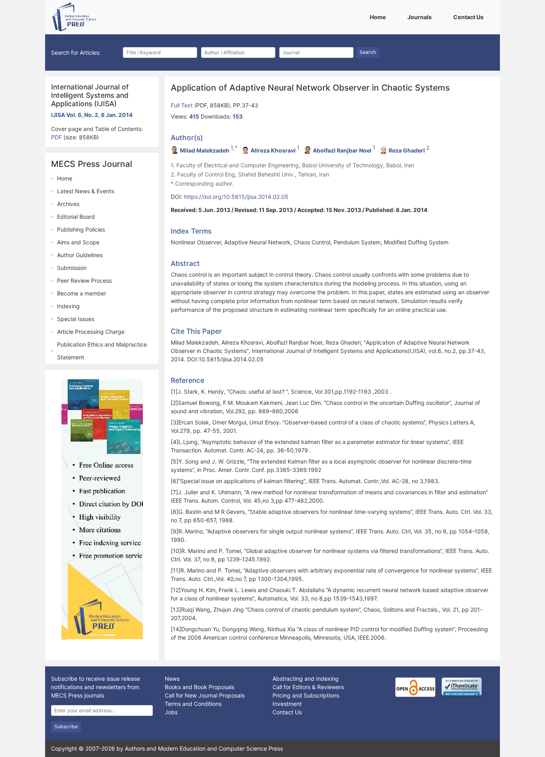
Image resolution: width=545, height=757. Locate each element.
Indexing (68, 306)
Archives (68, 203)
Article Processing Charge (90, 331)
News (172, 678)
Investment (287, 703)
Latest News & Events (85, 191)
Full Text (182, 105)
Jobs (171, 712)
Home (379, 16)
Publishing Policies (81, 229)
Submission (72, 267)
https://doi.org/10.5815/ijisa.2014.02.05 (236, 196)
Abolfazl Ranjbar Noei (342, 150)
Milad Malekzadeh (204, 150)
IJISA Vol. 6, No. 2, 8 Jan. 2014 (91, 114)
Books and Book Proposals (199, 687)
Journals (420, 16)
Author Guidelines (80, 255)
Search (367, 52)
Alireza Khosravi (273, 150)
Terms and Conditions (193, 703)
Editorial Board (76, 216)
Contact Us (469, 16)
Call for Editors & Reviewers (308, 687)
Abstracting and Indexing (305, 678)
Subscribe (66, 726)
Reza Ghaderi (407, 150)
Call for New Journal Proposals (205, 695)
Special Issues (75, 318)
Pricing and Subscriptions (305, 695)
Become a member (81, 293)
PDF (57, 137)
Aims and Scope (78, 242)
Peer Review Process (84, 280)
